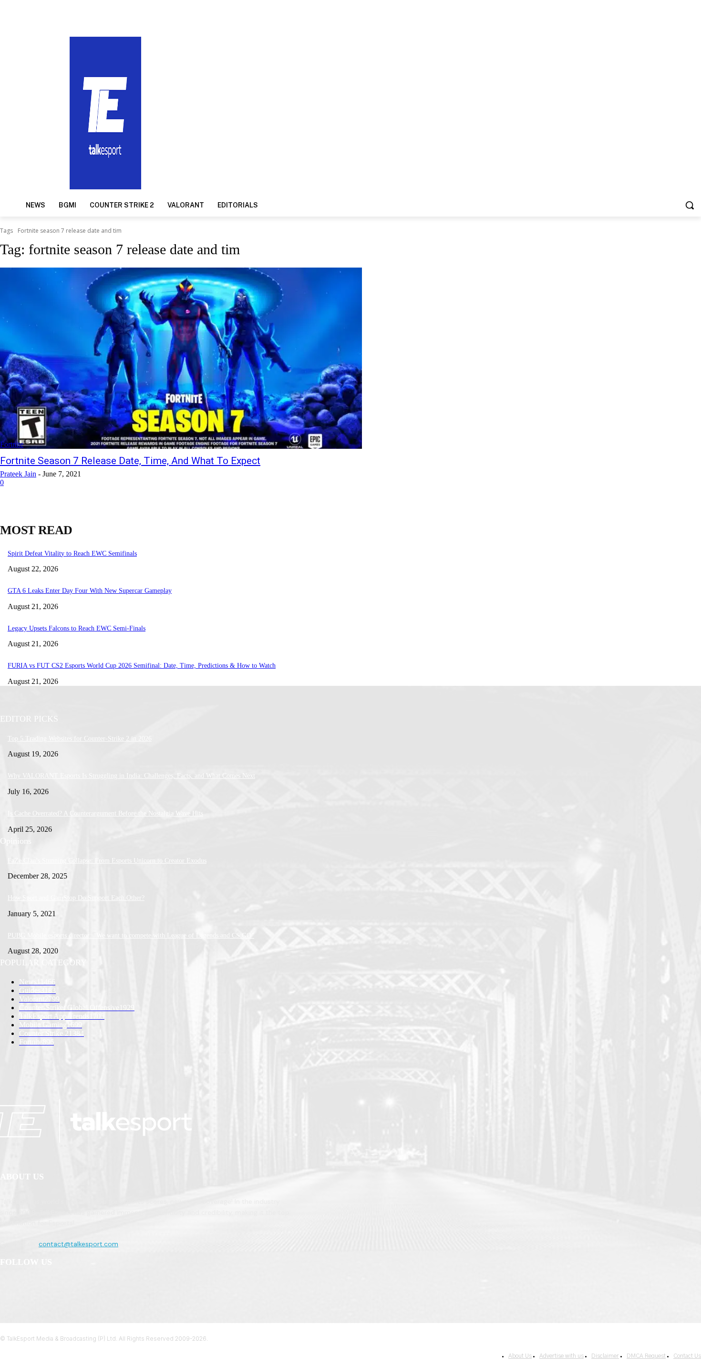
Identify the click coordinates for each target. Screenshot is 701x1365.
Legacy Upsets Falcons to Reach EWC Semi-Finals (76, 628)
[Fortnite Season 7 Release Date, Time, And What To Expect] (181, 358)
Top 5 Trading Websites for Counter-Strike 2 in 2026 (80, 738)
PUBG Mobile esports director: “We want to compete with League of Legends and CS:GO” (131, 935)
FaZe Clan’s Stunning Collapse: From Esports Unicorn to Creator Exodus (107, 860)
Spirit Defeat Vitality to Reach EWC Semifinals (72, 553)
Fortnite (11, 444)
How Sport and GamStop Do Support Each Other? (76, 897)
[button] (689, 205)
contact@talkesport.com (78, 1244)
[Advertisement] (455, 112)
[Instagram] (34, 1287)
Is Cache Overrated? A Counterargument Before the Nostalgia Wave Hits (105, 813)
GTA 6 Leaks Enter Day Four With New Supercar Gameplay (90, 590)
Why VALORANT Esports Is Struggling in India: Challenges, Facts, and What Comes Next (131, 775)
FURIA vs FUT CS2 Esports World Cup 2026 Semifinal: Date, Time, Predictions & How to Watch (142, 665)
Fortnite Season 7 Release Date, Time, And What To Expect (130, 460)
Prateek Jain (18, 474)
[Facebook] (10, 1287)
